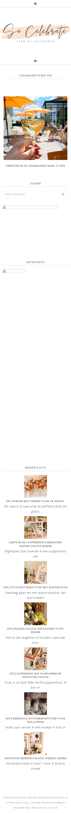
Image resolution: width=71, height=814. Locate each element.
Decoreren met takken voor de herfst (35, 501)
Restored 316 (59, 797)
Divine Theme (40, 802)
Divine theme (37, 797)
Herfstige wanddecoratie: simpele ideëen (35, 758)
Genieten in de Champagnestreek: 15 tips (35, 165)
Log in (53, 807)
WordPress (39, 807)
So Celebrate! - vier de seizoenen (35, 32)
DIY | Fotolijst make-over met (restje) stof (35, 587)
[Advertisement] (35, 423)
